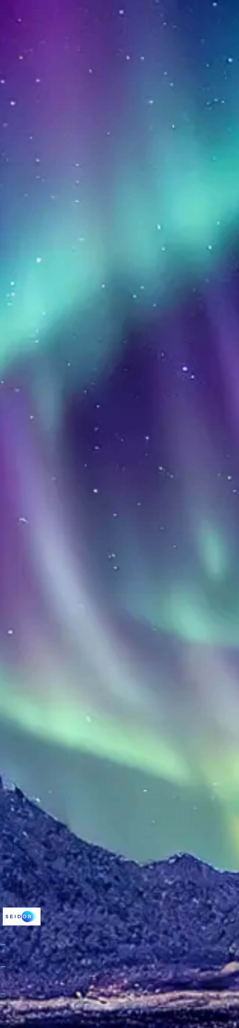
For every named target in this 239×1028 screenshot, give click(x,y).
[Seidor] (22, 916)
